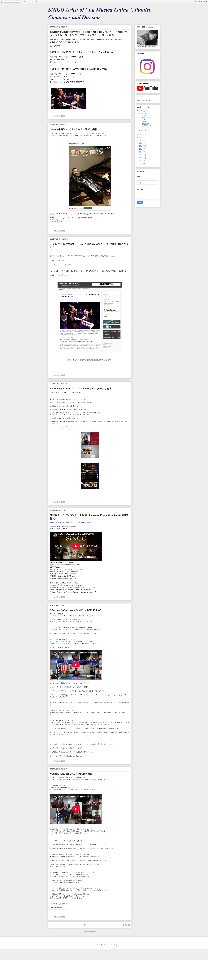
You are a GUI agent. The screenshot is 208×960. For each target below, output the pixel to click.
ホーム (86, 925)
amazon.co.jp (54, 220)
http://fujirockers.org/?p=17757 (61, 265)
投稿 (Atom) (92, 931)
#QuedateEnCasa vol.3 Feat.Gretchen (71, 773)
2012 (141, 161)
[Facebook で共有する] (61, 116)
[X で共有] (59, 116)
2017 (141, 146)
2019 (141, 140)
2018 (141, 143)
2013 (141, 158)
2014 (141, 155)
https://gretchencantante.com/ (59, 910)
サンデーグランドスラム (73, 62)
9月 (142, 113)
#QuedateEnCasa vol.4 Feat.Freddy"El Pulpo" (75, 610)
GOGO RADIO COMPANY (74, 82)
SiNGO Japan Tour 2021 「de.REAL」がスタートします (81, 388)
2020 (141, 137)
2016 (141, 149)
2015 (141, 152)
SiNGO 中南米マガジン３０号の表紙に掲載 (73, 129)
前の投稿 (126, 925)
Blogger (116, 945)
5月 (142, 130)
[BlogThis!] (57, 116)
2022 (141, 111)
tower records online (56, 222)
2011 (141, 164)
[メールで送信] (55, 116)
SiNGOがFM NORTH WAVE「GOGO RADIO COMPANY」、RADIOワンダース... (147, 121)
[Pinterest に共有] (63, 116)
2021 (141, 134)
